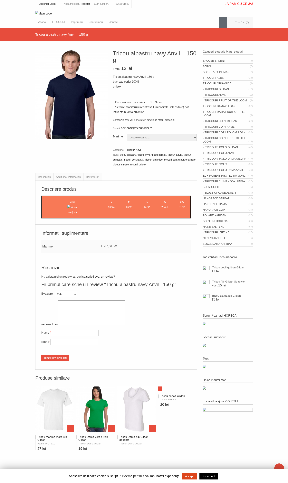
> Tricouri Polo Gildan (220, 147)
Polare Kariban (214, 215)
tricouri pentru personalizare (180, 159)
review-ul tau (49, 324)
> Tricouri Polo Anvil (219, 152)
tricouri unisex (138, 164)
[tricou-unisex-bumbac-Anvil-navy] (71, 138)
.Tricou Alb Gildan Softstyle (228, 281)
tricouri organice (154, 159)
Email (45, 341)
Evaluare (47, 293)
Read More (152, 428)
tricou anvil (144, 154)
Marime (118, 136)
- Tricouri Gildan (216, 89)
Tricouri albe (213, 77)
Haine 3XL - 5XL (213, 226)
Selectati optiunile (70, 428)
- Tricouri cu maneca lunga (224, 181)
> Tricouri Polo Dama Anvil (223, 170)
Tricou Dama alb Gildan (226, 295)
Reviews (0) (92, 176)
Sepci (207, 66)
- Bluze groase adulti (219, 192)
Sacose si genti (214, 60)
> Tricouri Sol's (215, 164)
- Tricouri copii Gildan (220, 121)
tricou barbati (158, 154)
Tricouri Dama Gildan (219, 106)
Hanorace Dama (215, 204)
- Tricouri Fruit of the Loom (225, 100)
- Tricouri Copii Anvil (219, 126)
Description (44, 176)
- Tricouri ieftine (216, 232)
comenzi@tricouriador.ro (136, 128)
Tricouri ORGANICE (217, 83)
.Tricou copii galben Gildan (228, 267)
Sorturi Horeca (215, 221)
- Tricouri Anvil (133, 149)
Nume (45, 332)
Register (85, 4)
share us (279, 468)
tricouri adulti (175, 154)
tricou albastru (128, 154)
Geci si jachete (214, 238)
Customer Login (47, 4)
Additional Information (68, 176)
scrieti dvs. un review (99, 276)
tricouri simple (121, 164)
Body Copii (211, 187)
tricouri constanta (133, 159)
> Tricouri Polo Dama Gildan (224, 158)
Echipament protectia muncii (225, 175)
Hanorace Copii (214, 209)
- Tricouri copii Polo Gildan (224, 132)
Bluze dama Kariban (218, 243)
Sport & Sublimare (217, 72)
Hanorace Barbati (216, 198)
